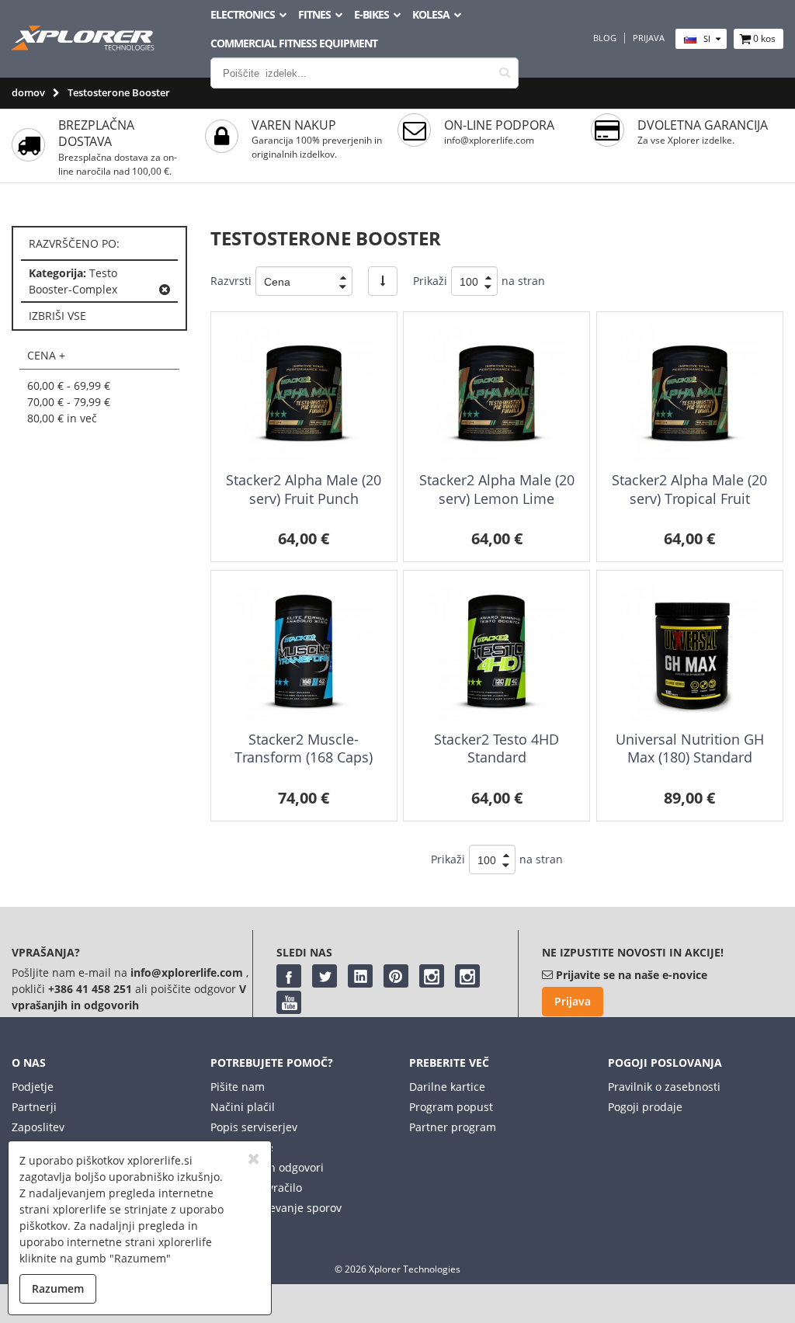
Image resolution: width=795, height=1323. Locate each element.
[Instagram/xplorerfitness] (467, 976)
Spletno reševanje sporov (276, 1207)
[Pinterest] (396, 976)
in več (62, 418)
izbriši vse (57, 315)
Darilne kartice (447, 1086)
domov (28, 92)
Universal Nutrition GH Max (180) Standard (690, 748)
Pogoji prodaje (645, 1106)
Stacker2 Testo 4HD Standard (496, 748)
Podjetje (33, 1086)
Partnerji (34, 1106)
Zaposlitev (38, 1127)
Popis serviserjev (253, 1127)
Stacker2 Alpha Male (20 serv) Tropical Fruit (689, 489)
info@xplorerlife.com (489, 140)
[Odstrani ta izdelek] (164, 289)
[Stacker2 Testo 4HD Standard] (496, 652)
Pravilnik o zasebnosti (664, 1086)
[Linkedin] (360, 976)
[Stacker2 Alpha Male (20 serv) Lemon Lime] (496, 394)
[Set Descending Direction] (383, 281)
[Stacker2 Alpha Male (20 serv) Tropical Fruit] (689, 394)
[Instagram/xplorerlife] (431, 976)
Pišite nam (237, 1086)
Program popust (451, 1106)
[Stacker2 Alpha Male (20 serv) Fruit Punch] (304, 394)
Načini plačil (242, 1106)
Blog (604, 38)
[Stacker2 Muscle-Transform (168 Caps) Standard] (304, 652)
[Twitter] (324, 976)
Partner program (452, 1127)
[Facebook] (288, 976)
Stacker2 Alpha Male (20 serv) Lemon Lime (497, 489)
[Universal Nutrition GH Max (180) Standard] (689, 652)
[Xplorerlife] (85, 46)
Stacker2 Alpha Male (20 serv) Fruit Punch (303, 489)
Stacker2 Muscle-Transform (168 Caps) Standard (303, 757)
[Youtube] (288, 1002)
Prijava (649, 38)
